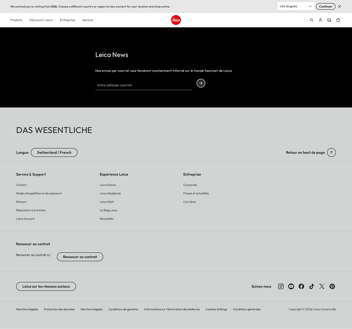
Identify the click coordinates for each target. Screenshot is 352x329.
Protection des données (59, 309)
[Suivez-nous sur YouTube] (291, 286)
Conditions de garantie (123, 309)
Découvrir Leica (41, 20)
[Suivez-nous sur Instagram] (281, 286)
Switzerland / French (54, 152)
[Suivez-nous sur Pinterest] (332, 286)
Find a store (329, 20)
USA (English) (288, 6)
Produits (16, 20)
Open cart (338, 20)
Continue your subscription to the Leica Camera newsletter (201, 83)
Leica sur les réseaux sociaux (46, 286)
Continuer (325, 6)
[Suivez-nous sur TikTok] (311, 286)
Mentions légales (27, 309)
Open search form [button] (311, 20)
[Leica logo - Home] (176, 20)
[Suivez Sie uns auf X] (322, 286)
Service (87, 20)
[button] (331, 152)
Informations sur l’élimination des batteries (172, 309)
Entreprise (67, 20)
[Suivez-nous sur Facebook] (301, 286)
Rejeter (339, 6)
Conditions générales (247, 309)
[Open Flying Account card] (320, 20)
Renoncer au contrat (80, 256)
